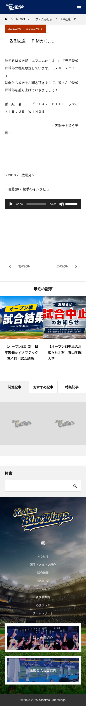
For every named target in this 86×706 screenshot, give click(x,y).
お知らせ (43, 581)
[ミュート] (61, 204)
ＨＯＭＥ (43, 556)
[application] (43, 204)
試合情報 (43, 572)
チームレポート (43, 613)
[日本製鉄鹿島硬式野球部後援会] (43, 519)
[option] (21, 333)
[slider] (72, 203)
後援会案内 (43, 597)
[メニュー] (79, 7)
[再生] (11, 204)
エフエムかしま (34, 28)
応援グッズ (43, 605)
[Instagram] (43, 543)
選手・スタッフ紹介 (43, 564)
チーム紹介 (43, 589)
